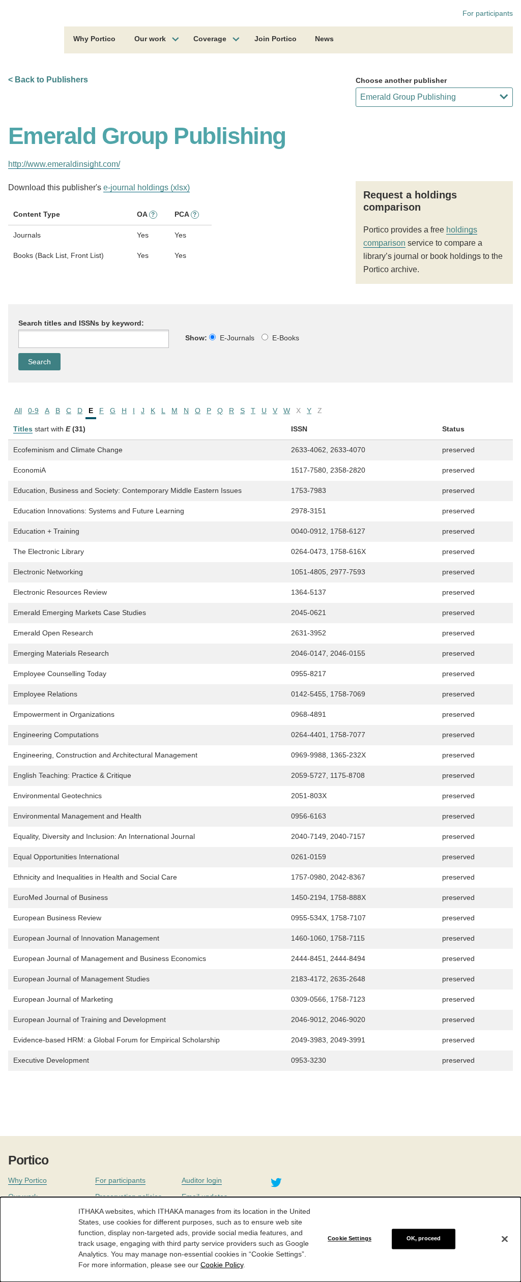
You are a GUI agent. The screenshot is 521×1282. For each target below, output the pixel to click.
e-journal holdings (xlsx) (146, 187)
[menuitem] (94, 40)
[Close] (505, 1239)
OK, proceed (424, 1239)
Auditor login (202, 1180)
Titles (23, 429)
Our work (150, 39)
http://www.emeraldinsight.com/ (64, 164)
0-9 (33, 410)
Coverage (209, 39)
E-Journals (237, 338)
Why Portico (94, 39)
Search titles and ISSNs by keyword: (81, 323)
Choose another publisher (401, 80)
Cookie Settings (349, 1239)
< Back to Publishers (48, 79)
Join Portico (275, 39)
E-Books (285, 338)
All (18, 410)
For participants (487, 13)
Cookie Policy (221, 1265)
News (324, 39)
